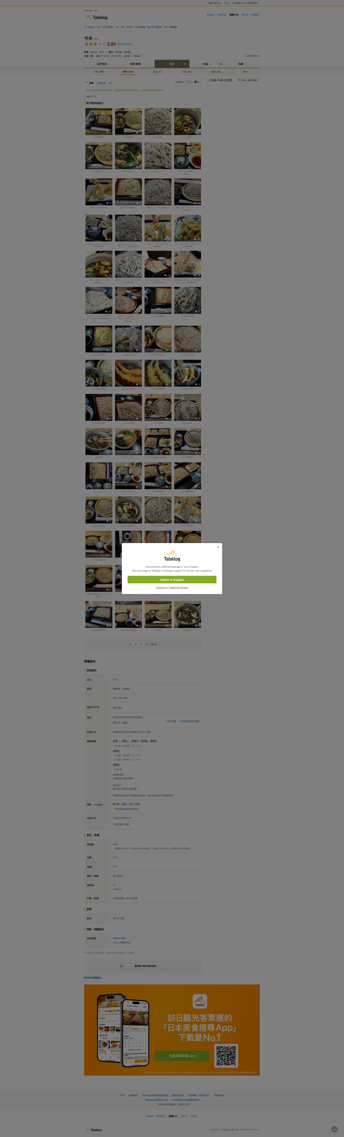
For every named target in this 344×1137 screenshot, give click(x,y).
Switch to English (172, 580)
